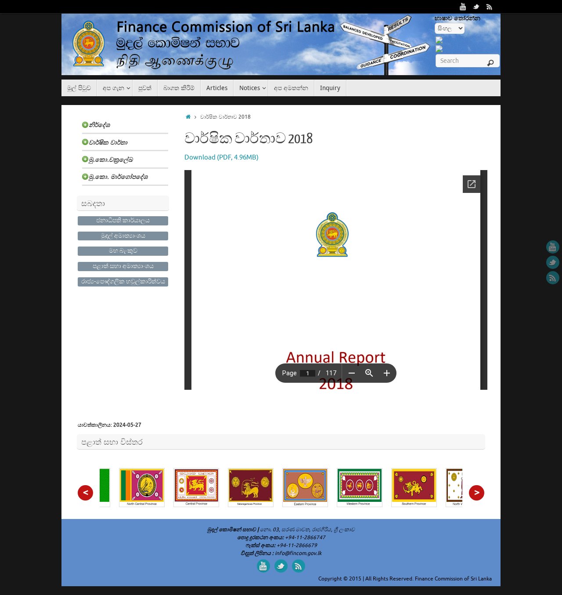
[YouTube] (463, 6)
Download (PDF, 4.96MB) (221, 157)
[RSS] (489, 6)
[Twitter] (476, 6)
